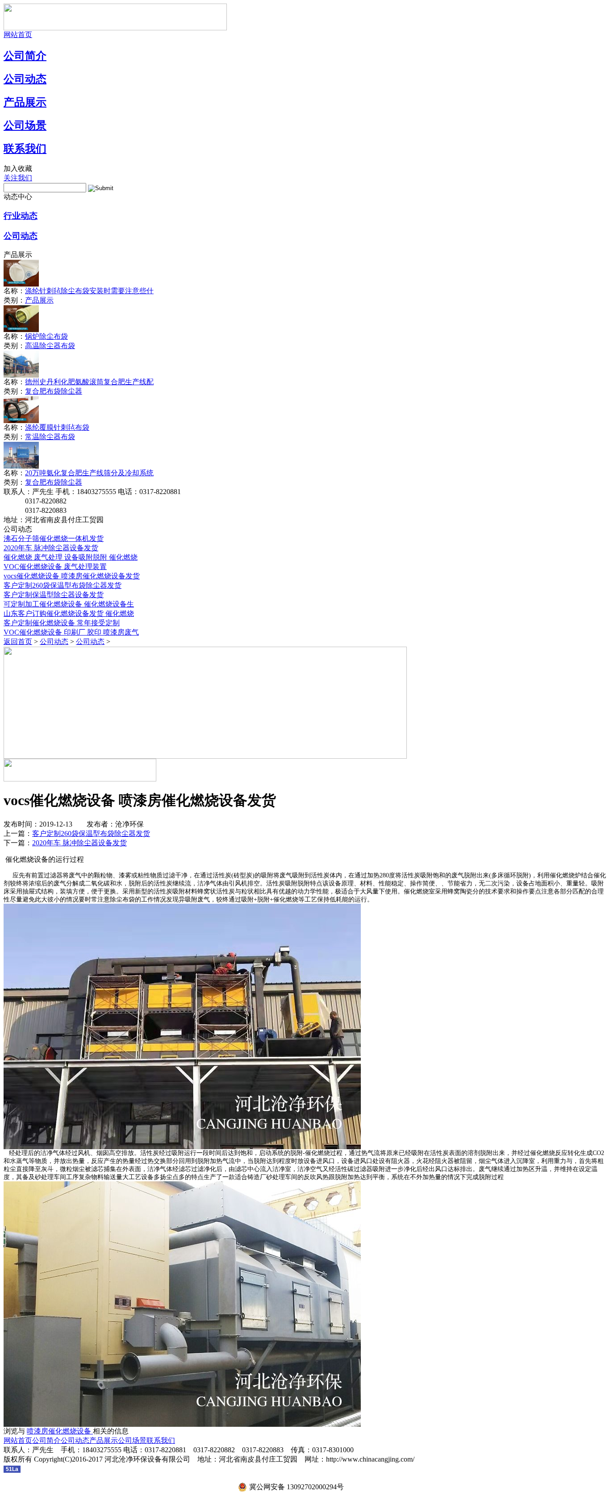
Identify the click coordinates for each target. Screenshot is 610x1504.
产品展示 (25, 102)
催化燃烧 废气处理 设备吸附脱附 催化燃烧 (71, 557)
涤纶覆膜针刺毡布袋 (57, 427)
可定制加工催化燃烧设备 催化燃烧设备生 (69, 604)
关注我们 (18, 178)
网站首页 (18, 34)
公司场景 (25, 125)
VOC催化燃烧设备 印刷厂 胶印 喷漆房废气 (71, 632)
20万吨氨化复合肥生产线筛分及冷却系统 (89, 473)
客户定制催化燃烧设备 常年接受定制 (62, 623)
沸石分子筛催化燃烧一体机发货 (54, 538)
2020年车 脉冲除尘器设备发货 (51, 548)
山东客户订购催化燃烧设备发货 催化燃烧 (69, 613)
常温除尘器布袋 (50, 436)
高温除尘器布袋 (50, 345)
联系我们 (25, 148)
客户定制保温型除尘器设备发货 (54, 594)
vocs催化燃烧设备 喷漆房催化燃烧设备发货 (72, 576)
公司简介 (25, 56)
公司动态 (25, 79)
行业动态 (21, 215)
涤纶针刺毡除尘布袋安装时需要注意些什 (89, 291)
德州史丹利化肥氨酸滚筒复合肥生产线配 (89, 382)
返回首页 (18, 641)
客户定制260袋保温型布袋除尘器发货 (62, 585)
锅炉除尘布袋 (46, 336)
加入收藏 (18, 168)
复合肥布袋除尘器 (53, 391)
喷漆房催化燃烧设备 (60, 1431)
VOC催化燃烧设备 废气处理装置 (55, 566)
